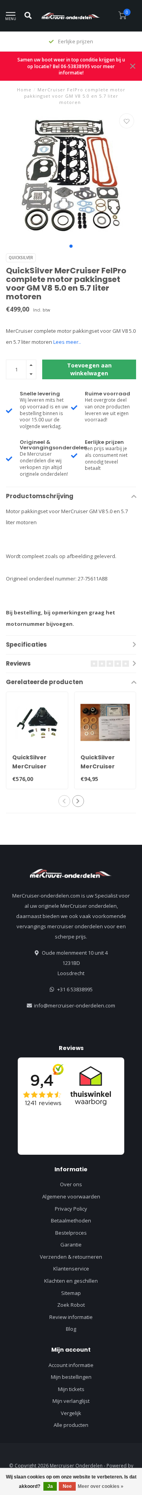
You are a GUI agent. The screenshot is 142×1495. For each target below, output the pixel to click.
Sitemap (71, 1293)
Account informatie (71, 1365)
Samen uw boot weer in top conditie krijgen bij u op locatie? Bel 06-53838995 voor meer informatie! (71, 66)
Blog (71, 1328)
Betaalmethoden (71, 1220)
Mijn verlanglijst (71, 1400)
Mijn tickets (71, 1389)
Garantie (71, 1244)
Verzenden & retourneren (71, 1256)
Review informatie (71, 1317)
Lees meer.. (67, 341)
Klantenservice (71, 1268)
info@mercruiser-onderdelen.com (74, 1005)
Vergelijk (71, 1413)
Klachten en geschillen (71, 1280)
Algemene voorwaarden (71, 1196)
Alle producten (71, 1424)
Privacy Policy (71, 1208)
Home (24, 90)
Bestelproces (71, 1232)
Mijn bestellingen (71, 1376)
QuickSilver (21, 257)
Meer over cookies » (100, 1486)
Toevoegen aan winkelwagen (89, 369)
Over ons (71, 1184)
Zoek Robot (71, 1304)
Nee (67, 1486)
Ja (50, 1486)
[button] (71, 246)
